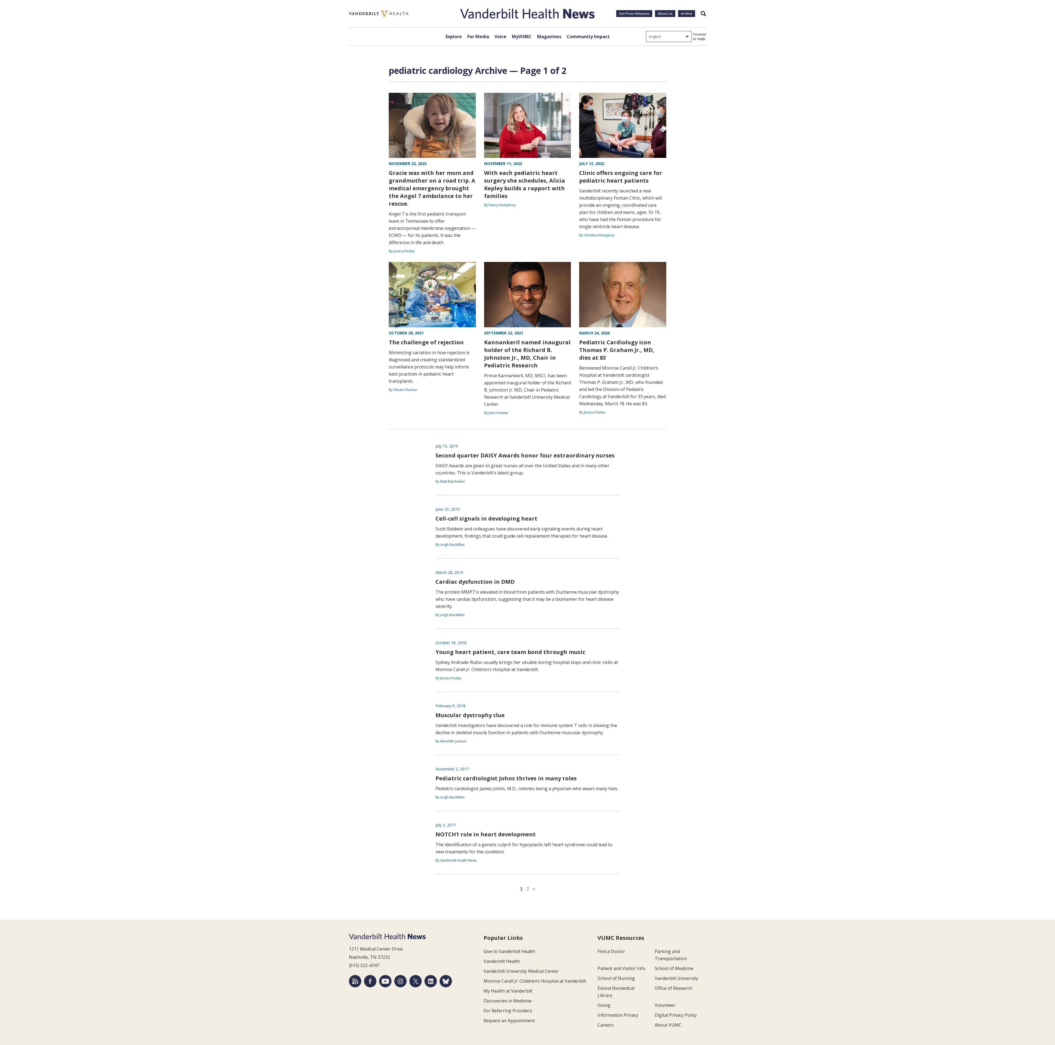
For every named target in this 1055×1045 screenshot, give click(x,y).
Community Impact (588, 36)
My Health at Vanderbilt (508, 991)
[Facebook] (370, 981)
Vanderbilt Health (502, 961)
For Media (478, 36)
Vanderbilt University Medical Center (521, 971)
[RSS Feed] (355, 981)
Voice (500, 36)
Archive (686, 13)
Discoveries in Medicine (508, 1001)
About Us (665, 13)
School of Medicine (674, 968)
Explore (454, 36)
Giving (604, 1005)
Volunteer (665, 1005)
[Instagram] (400, 981)
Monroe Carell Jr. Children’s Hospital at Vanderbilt (535, 981)
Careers (606, 1025)
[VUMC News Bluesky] (446, 981)
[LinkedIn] (430, 981)
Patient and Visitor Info (621, 968)
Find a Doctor (611, 951)
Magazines (549, 36)
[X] (415, 981)
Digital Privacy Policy (676, 1015)
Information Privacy (618, 1015)
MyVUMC (522, 36)
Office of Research (673, 988)
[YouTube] (385, 981)
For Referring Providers (508, 1011)
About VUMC (668, 1025)
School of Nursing (616, 978)
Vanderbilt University (676, 978)
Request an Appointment (509, 1021)
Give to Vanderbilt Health (509, 951)
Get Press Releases (634, 13)
